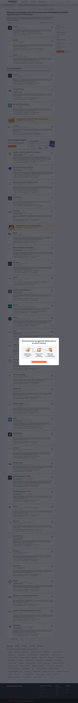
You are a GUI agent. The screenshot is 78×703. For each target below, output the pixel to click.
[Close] (57, 339)
